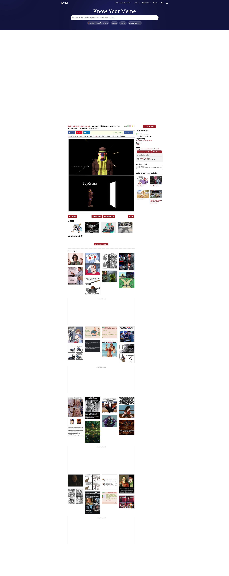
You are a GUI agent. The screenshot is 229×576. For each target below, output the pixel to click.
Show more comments (101, 244)
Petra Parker (140, 186)
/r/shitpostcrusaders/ (142, 149)
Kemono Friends (141, 199)
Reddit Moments (145, 158)
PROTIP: (70, 136)
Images (114, 23)
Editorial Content (135, 23)
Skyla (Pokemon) (154, 186)
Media (136, 3)
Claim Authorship (144, 152)
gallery (96, 136)
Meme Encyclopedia (122, 3)
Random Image (109, 216)
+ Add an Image (149, 126)
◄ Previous (72, 216)
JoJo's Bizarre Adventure (79, 126)
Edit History (156, 152)
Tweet (87, 132)
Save (79, 132)
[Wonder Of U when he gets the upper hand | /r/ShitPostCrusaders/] (101, 175)
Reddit (138, 144)
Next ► (131, 216)
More (155, 3)
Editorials (146, 3)
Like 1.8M (129, 132)
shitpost (156, 149)
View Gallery (97, 216)
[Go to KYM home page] (64, 3)
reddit (151, 149)
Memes (122, 23)
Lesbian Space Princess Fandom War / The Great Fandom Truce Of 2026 (156, 201)
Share (72, 132)
